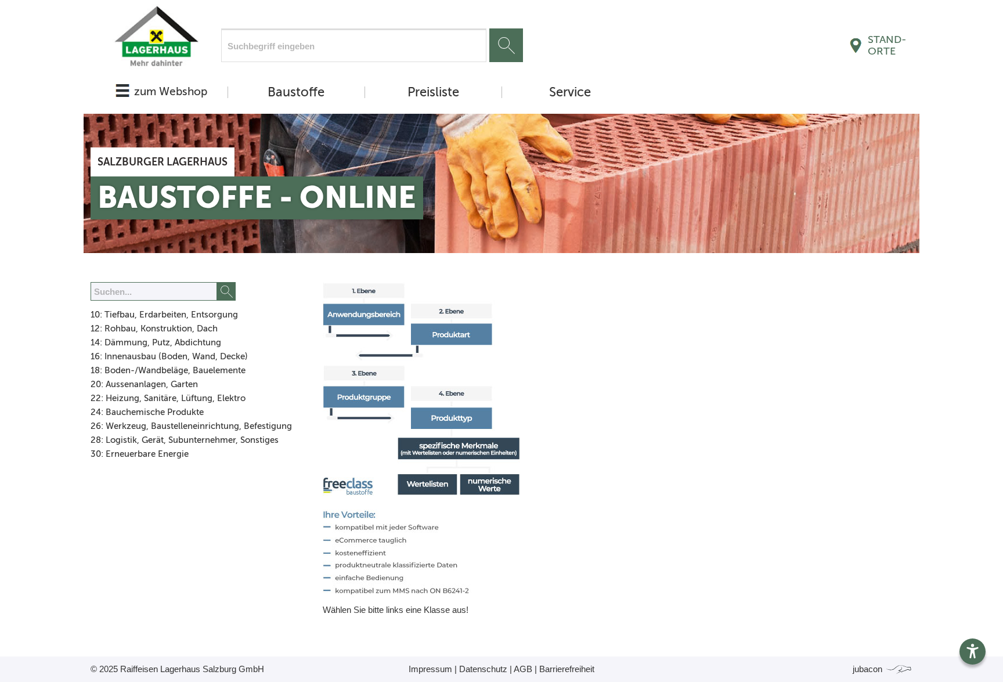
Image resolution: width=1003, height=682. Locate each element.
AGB (523, 669)
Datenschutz (483, 669)
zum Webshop (170, 91)
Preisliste (433, 92)
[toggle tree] (192, 316)
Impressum (430, 669)
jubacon (869, 669)
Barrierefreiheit (566, 669)
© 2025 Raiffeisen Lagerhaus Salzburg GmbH (177, 669)
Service (570, 92)
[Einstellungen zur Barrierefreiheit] (972, 651)
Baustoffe (296, 92)
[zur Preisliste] (156, 39)
